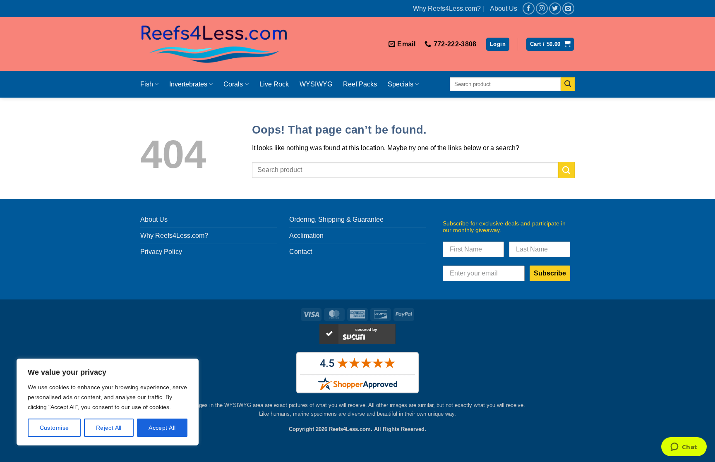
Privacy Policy (161, 251)
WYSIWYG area (243, 405)
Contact (300, 251)
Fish (146, 84)
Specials (400, 84)
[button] (497, 44)
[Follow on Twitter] (555, 8)
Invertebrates (188, 84)
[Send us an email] (568, 8)
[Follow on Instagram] (542, 8)
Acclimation (306, 235)
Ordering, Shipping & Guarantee (336, 219)
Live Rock (274, 84)
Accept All (162, 427)
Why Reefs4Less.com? (447, 8)
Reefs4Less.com (350, 429)
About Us (503, 8)
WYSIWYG (316, 84)
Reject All (109, 427)
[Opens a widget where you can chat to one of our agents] (684, 447)
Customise (54, 427)
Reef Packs (360, 84)
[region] (108, 402)
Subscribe (550, 273)
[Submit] (568, 84)
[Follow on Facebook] (529, 8)
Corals (233, 84)
